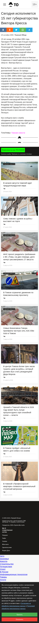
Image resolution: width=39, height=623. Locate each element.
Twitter (4, 538)
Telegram (5, 535)
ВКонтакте (5, 544)
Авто (2, 556)
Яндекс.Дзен (6, 550)
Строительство (7, 564)
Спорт (3, 569)
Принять (20, 614)
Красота (3, 561)
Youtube (4, 541)
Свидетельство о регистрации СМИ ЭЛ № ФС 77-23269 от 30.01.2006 (14, 521)
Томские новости (18, 133)
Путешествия (6, 567)
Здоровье (4, 559)
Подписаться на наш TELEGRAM (13, 150)
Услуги (3, 580)
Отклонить (19, 619)
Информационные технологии (13, 574)
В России (4, 572)
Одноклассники (7, 547)
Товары (3, 577)
